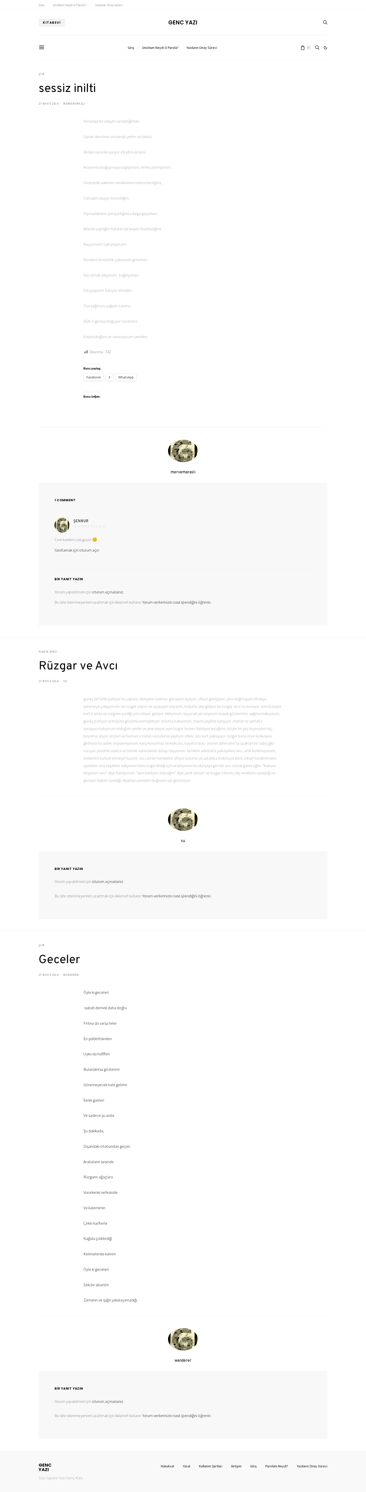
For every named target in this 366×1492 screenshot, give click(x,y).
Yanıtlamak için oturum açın (77, 550)
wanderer (71, 975)
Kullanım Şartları (210, 1466)
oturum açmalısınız (107, 592)
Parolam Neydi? (276, 1466)
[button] (325, 48)
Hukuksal (167, 1466)
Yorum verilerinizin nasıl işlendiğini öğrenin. (176, 602)
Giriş (41, 5)
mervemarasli (74, 103)
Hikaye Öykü (48, 651)
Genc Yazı (182, 22)
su (65, 681)
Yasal (186, 1466)
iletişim (236, 1466)
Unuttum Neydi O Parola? (69, 5)
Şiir (42, 74)
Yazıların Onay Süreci (108, 5)
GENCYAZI (45, 1467)
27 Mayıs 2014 (49, 103)
